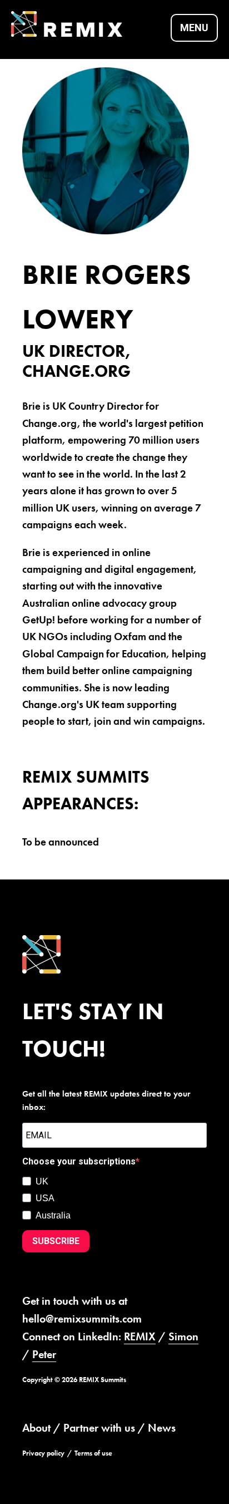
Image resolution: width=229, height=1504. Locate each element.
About (36, 1428)
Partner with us (99, 1428)
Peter (44, 1354)
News (162, 1428)
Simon (183, 1336)
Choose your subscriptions (79, 1161)
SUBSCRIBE (55, 1241)
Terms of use (93, 1453)
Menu (194, 27)
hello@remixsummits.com (82, 1318)
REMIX (140, 1336)
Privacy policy (43, 1453)
